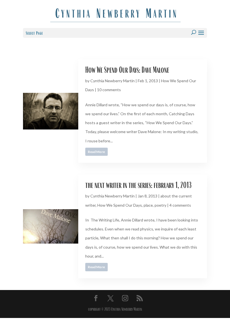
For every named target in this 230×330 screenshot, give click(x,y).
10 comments (109, 89)
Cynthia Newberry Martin (112, 80)
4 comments (180, 205)
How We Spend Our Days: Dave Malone (127, 69)
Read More (96, 152)
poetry (160, 205)
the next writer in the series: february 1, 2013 (138, 185)
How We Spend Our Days (119, 205)
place (148, 205)
